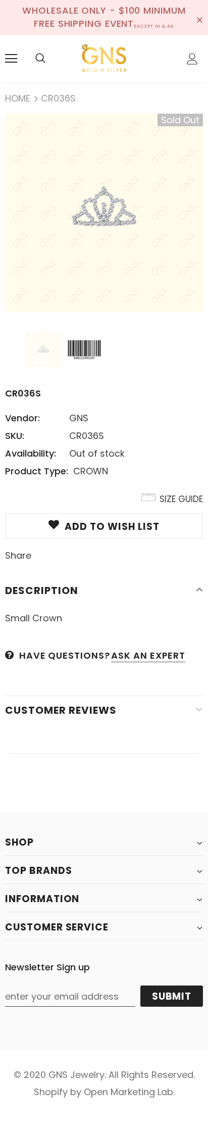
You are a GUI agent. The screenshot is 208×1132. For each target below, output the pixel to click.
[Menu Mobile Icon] (11, 59)
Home (17, 98)
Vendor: (22, 418)
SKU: (14, 435)
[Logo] (104, 58)
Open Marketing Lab (128, 1092)
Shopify (51, 1092)
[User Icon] (192, 59)
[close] (199, 18)
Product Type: (36, 471)
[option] (104, 213)
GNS (78, 418)
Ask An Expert (148, 655)
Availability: (30, 453)
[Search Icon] (40, 59)
